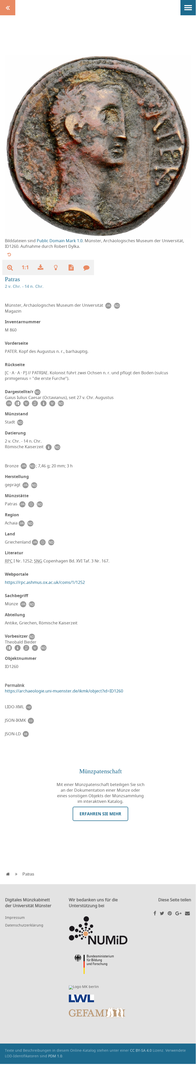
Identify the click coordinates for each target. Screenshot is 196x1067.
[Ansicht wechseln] (9, 254)
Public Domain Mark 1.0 (60, 240)
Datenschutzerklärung (24, 925)
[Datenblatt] (71, 267)
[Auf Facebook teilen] (154, 913)
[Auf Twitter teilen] (162, 913)
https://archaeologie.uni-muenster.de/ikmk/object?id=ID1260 (64, 691)
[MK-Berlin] (98, 987)
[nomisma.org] (108, 305)
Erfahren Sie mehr (100, 814)
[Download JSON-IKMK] (31, 720)
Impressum (15, 917)
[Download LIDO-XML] (29, 707)
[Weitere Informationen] (55, 267)
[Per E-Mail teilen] (187, 913)
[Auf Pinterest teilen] (170, 913)
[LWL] (98, 998)
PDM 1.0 (55, 1055)
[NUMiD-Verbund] (98, 930)
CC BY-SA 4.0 (141, 1050)
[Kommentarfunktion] (86, 267)
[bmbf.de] (98, 965)
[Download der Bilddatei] (40, 267)
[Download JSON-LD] (26, 734)
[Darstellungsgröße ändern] (10, 267)
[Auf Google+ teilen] (178, 913)
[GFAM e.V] (98, 1012)
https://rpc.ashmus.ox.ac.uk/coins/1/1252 (45, 582)
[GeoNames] (31, 504)
